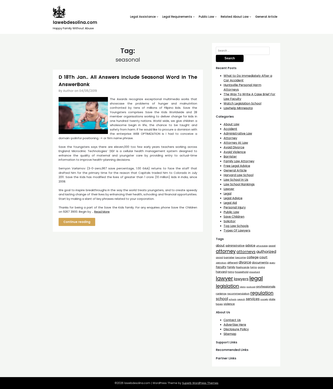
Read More (102, 212)
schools (232, 299)
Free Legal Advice (237, 166)
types (219, 304)
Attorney (230, 138)
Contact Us (232, 320)
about (220, 245)
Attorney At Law (236, 143)
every (272, 262)
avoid (219, 257)
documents (260, 262)
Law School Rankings (239, 184)
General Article (266, 17)
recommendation (238, 293)
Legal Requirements (177, 17)
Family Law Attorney (239, 161)
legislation (227, 286)
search (241, 299)
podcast (251, 286)
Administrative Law (238, 133)
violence (229, 304)
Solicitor (230, 221)
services (253, 299)
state (272, 299)
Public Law (206, 17)
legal (256, 278)
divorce (245, 262)
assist (272, 245)
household (241, 272)
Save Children (234, 216)
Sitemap (230, 334)
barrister (229, 257)
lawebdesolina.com (75, 22)
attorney (226, 251)
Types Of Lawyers (237, 230)
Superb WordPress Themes (200, 383)
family (231, 267)
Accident (230, 129)
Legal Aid (230, 203)
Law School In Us (236, 179)
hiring (231, 272)
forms (253, 267)
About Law (231, 124)
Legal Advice (233, 198)
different (232, 262)
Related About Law (235, 17)
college (253, 257)
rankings (221, 293)
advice (250, 245)
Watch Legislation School (242, 103)
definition (221, 262)
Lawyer (229, 189)
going (261, 267)
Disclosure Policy (236, 329)
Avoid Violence (235, 152)
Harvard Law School (238, 175)
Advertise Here (235, 324)
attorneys (246, 251)
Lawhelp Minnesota (238, 108)
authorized (266, 251)
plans (243, 286)
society (264, 299)
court (263, 257)
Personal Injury (235, 207)
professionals (265, 287)
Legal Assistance (143, 17)
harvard (221, 272)
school (222, 298)
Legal (227, 193)
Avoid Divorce (234, 147)
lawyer (224, 278)
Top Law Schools (236, 226)
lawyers (241, 279)
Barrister (230, 156)
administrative (235, 246)
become (240, 257)
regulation (261, 293)
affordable (262, 245)
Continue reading (76, 222)
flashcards (242, 267)
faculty (221, 267)
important (254, 272)
